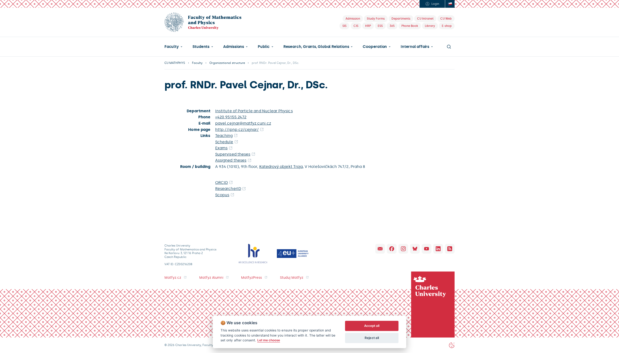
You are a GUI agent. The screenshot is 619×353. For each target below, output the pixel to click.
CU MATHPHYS (174, 62)
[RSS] (450, 249)
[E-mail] (380, 249)
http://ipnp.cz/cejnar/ (237, 129)
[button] (173, 46)
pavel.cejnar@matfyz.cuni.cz (243, 123)
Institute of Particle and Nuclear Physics (254, 111)
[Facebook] (392, 249)
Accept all (372, 326)
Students (200, 47)
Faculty (171, 47)
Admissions (233, 47)
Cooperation (375, 47)
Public (264, 47)
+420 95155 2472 (230, 117)
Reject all (372, 338)
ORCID (221, 182)
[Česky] (450, 4)
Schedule (224, 142)
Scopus (222, 195)
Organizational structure (227, 62)
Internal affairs (415, 47)
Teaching (224, 135)
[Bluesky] (415, 249)
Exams (221, 148)
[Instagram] (403, 249)
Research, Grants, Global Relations (316, 47)
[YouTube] (426, 249)
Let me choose (268, 340)
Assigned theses (230, 160)
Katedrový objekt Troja (281, 166)
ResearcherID (228, 188)
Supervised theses (232, 154)
